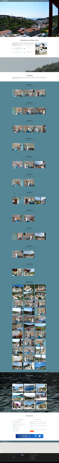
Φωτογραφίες (13, 456)
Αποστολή (32, 431)
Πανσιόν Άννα (5, 1)
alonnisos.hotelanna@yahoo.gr (19, 425)
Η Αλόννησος (13, 457)
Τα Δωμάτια (13, 455)
